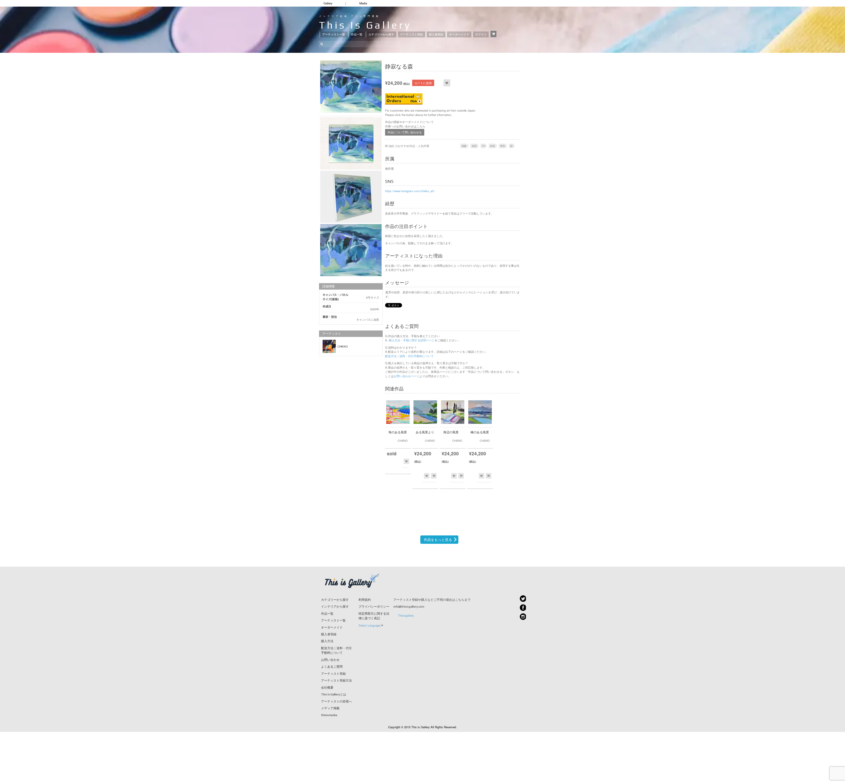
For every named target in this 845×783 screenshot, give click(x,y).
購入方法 (327, 641)
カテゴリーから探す (381, 34)
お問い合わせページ (406, 376)
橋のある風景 (479, 432)
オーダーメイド (459, 34)
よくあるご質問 (332, 666)
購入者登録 (436, 34)
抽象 (464, 145)
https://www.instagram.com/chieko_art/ (410, 191)
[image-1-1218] (351, 197)
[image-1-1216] (351, 143)
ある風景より (425, 432)
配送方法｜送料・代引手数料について (409, 356)
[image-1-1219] (351, 250)
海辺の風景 (451, 432)
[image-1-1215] (351, 87)
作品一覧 (356, 34)
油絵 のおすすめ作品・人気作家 (408, 146)
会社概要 (327, 687)
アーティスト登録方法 (336, 680)
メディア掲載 (330, 708)
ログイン (481, 34)
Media (363, 3)
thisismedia (329, 715)
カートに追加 (423, 83)
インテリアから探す (335, 606)
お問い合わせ (330, 660)
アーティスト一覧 (333, 34)
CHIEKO (343, 346)
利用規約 (364, 599)
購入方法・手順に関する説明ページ (411, 340)
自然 (474, 145)
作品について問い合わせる (405, 132)
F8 (483, 145)
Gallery (327, 3)
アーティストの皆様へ (336, 701)
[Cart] (493, 34)
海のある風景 (397, 432)
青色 (502, 145)
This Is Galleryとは (333, 694)
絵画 (492, 145)
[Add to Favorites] (447, 83)
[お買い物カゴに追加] (433, 475)
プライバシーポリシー (373, 606)
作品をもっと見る (438, 539)
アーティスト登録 (411, 34)
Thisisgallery (406, 615)
